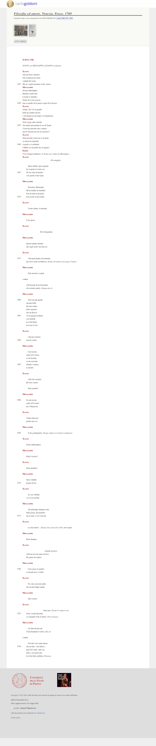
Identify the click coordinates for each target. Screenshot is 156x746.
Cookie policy (15, 717)
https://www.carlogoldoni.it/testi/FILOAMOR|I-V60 (38, 18)
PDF (71, 18)
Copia (59, 18)
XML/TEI (64, 18)
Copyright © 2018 (17, 695)
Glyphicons (41, 713)
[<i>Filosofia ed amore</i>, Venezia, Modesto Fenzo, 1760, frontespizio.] (33, 30)
